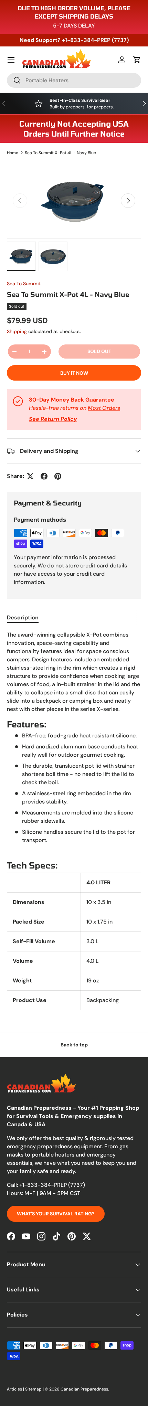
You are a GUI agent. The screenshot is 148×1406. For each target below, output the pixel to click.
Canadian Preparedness (84, 1389)
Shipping (17, 331)
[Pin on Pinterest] (58, 476)
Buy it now (74, 373)
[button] (137, 59)
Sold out (99, 351)
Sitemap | (35, 1389)
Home (12, 153)
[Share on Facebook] (44, 476)
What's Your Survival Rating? (56, 1214)
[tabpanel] (74, 820)
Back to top (74, 1045)
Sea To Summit (24, 283)
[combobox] (74, 80)
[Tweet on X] (30, 476)
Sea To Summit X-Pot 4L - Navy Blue (60, 153)
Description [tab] (23, 617)
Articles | (16, 1389)
